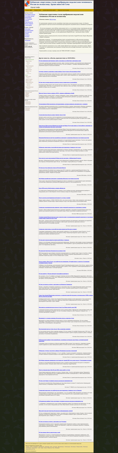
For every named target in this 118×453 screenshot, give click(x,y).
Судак (42, 447)
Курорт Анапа (29, 61)
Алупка (28, 77)
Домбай (27, 94)
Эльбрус (27, 96)
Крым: (26, 75)
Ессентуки (27, 110)
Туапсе (45, 447)
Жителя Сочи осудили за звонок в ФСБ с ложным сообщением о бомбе (56, 93)
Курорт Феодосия (29, 82)
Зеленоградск (28, 102)
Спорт (27, 33)
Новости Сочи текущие (63, 10)
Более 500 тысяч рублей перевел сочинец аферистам (52, 188)
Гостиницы (28, 19)
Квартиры (28, 17)
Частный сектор (30, 14)
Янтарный (57, 447)
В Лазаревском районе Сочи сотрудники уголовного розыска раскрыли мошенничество (61, 401)
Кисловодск (27, 108)
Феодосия (50, 447)
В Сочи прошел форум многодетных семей (49, 432)
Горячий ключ (41, 446)
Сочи (39, 447)
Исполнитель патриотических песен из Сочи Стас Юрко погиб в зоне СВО (58, 307)
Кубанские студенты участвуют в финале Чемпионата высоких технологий (58, 350)
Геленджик (35, 446)
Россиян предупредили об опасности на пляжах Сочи (52, 250)
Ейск (51, 446)
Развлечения (29, 30)
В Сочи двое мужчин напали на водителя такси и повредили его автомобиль (58, 82)
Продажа (28, 40)
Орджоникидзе (29, 83)
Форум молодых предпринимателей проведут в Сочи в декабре (54, 197)
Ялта (53, 447)
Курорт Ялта (28, 76)
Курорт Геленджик (29, 65)
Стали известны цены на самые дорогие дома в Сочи (52, 114)
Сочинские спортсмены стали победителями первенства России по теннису (58, 229)
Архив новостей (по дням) (49, 10)
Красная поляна (28, 92)
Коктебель (28, 84)
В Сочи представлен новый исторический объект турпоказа (54, 240)
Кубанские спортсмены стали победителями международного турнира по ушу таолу (60, 147)
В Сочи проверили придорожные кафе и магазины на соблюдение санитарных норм (60, 60)
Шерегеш (27, 95)
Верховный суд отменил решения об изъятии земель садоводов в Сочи (56, 318)
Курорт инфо (29, 10)
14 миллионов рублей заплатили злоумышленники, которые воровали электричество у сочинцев (63, 104)
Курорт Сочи (37, 10)
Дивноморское (29, 67)
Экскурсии (28, 32)
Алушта (27, 446)
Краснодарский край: (29, 59)
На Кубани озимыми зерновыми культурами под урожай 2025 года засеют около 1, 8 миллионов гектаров (65, 360)
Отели (27, 20)
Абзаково (27, 93)
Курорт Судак (28, 80)
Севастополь (34, 447)
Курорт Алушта (29, 79)
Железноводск (61, 446)
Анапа (31, 446)
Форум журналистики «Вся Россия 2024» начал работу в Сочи (54, 370)
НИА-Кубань (53, 19)
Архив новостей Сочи (30, 449)
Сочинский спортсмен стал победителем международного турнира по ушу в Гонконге (60, 390)
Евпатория (47, 446)
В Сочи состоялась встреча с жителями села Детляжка (52, 421)
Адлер (28, 72)
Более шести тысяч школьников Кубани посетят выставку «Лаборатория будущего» (60, 158)
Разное (27, 36)
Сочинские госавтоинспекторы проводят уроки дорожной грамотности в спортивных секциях (62, 207)
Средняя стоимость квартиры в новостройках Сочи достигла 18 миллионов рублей (59, 71)
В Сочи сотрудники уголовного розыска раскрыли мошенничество (55, 380)
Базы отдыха (29, 23)
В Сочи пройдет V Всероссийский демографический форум (54, 273)
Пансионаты (29, 22)
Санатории (28, 25)
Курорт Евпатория (29, 87)
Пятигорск (27, 109)
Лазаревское (29, 73)
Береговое (28, 85)
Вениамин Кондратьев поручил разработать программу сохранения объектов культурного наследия (64, 137)
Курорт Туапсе (29, 69)
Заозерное (28, 88)
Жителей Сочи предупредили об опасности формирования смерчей (56, 410)
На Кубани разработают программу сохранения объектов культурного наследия (59, 178)
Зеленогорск (27, 101)
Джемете (28, 62)
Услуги (27, 35)
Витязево (28, 63)
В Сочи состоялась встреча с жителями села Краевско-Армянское (55, 284)
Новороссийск (79, 446)
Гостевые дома (29, 16)
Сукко (28, 64)
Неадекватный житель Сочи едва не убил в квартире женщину (55, 329)
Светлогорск (27, 104)
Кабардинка (29, 68)
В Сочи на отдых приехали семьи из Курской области (52, 167)
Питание (27, 29)
